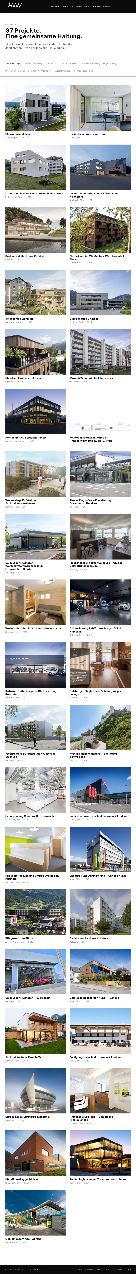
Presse (106, 6)
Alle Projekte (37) (13, 64)
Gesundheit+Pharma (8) (39, 71)
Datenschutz (117, 1269)
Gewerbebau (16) (33, 64)
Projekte (55, 6)
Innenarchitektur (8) (15, 71)
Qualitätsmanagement (85, 1269)
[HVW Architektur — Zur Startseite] (16, 6)
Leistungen (76, 6)
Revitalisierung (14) (83, 71)
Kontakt (96, 6)
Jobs (86, 6)
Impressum (100, 1269)
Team (65, 6)
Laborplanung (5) (62, 71)
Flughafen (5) (109, 64)
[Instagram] (129, 1269)
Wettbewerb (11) (68, 64)
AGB (108, 1269)
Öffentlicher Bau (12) (90, 64)
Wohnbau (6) (51, 64)
